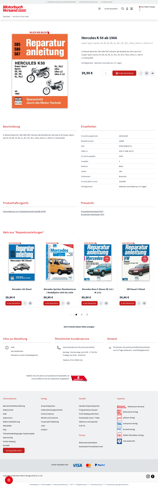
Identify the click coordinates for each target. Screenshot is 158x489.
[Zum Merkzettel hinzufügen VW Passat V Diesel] (139, 303)
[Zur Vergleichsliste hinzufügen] (146, 73)
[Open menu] (99, 9)
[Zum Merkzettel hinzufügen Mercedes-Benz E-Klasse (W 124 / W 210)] (101, 303)
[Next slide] (87, 314)
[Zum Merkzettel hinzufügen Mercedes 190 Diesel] (25, 303)
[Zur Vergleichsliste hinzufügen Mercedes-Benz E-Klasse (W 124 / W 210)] (106, 303)
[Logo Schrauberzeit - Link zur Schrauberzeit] (119, 441)
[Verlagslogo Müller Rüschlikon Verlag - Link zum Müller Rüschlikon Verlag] (119, 435)
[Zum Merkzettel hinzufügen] (140, 73)
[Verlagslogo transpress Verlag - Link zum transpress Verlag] (119, 423)
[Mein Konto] (127, 8)
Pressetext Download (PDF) (92, 211)
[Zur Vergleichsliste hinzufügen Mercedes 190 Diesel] (30, 303)
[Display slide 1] (76, 314)
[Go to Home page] (14, 8)
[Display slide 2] (81, 314)
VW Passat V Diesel (136, 289)
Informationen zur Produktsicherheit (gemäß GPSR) (24, 211)
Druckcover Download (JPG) (92, 214)
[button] (40, 71)
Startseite (6, 16)
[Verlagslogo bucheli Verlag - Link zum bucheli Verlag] (119, 429)
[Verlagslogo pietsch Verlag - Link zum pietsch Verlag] (119, 418)
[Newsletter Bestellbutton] (79, 378)
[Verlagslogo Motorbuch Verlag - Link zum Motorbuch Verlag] (119, 412)
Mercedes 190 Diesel (21, 289)
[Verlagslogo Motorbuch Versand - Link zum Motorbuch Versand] (122, 407)
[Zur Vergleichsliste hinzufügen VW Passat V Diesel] (144, 303)
